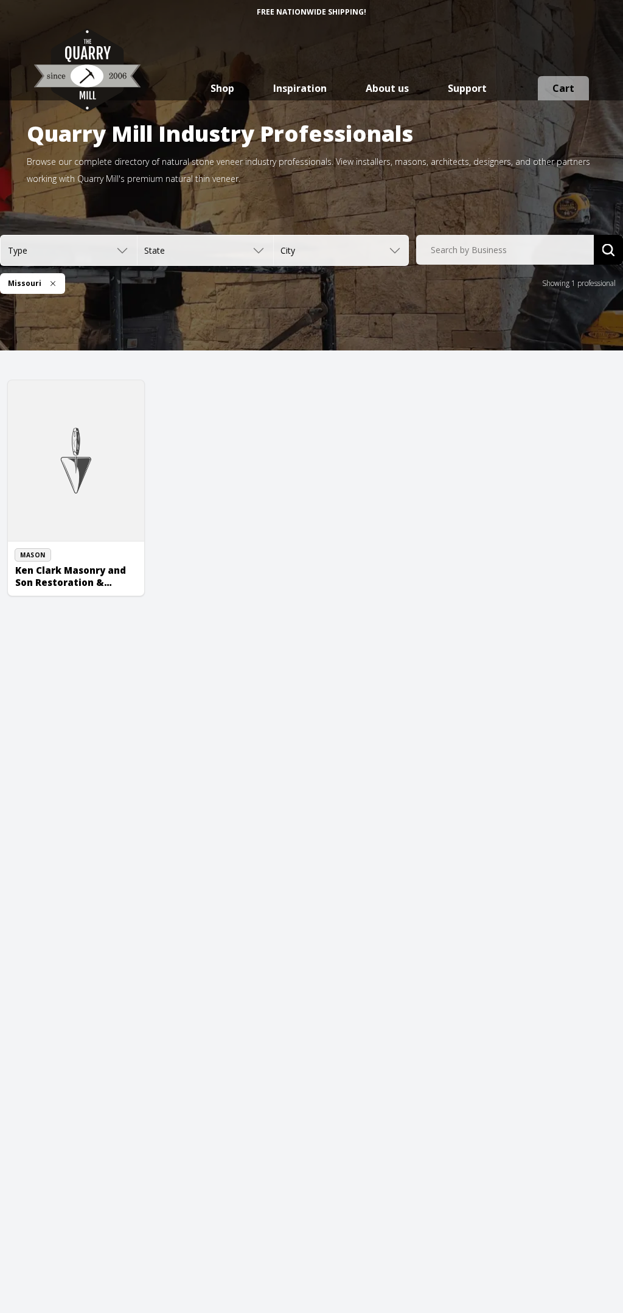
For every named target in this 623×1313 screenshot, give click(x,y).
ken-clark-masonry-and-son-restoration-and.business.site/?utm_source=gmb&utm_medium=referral (82, 573)
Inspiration (300, 88)
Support (467, 88)
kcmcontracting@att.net (69, 545)
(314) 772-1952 (54, 532)
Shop (222, 88)
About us (387, 88)
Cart (563, 88)
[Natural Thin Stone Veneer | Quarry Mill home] (87, 82)
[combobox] (504, 250)
